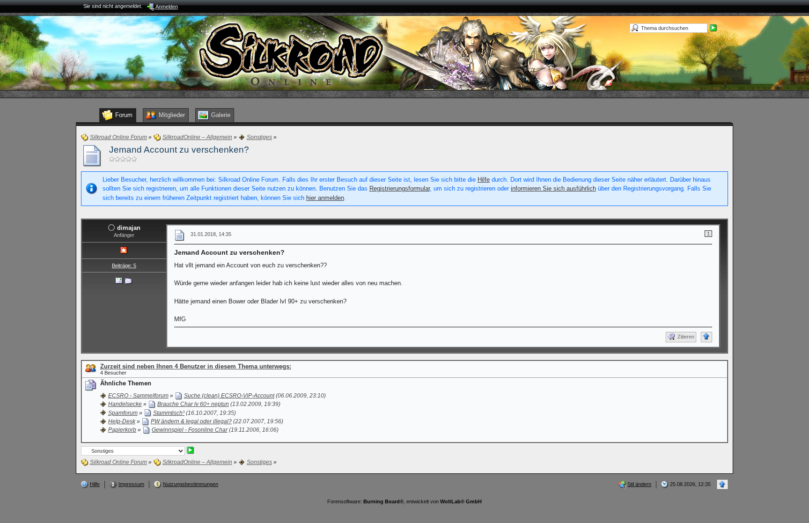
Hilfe (484, 179)
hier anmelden (325, 197)
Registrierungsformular (399, 188)
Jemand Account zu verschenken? (179, 150)
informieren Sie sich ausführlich (553, 188)
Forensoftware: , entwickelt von (404, 501)
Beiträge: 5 (124, 265)
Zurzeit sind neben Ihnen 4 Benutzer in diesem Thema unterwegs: (195, 366)
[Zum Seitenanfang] (706, 337)
